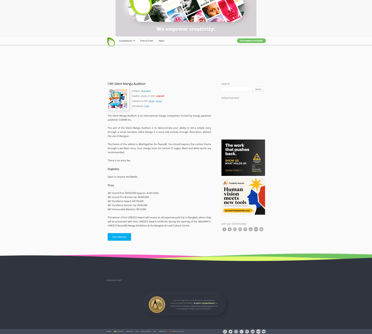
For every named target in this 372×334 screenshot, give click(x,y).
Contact (120, 331)
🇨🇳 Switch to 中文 (176, 331)
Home (108, 331)
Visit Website (119, 237)
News (161, 40)
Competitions (125, 40)
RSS (137, 331)
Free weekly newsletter (251, 40)
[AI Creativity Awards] (243, 214)
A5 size (159, 101)
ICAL (155, 331)
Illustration (146, 91)
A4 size (151, 101)
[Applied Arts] (243, 175)
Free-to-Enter (146, 40)
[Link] (146, 106)
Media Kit (163, 331)
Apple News (146, 331)
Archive (129, 331)
